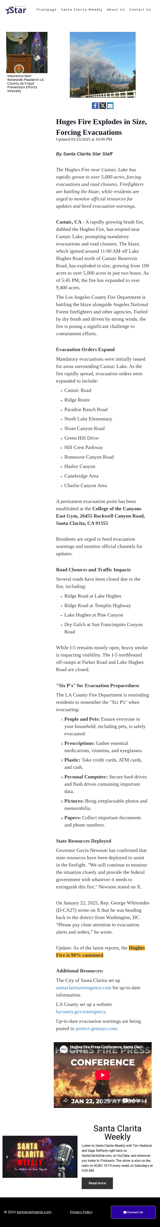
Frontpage (46, 9)
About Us (116, 9)
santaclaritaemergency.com (83, 987)
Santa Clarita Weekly (82, 9)
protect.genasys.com (96, 1028)
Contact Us (140, 9)
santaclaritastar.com (34, 1212)
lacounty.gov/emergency (80, 1011)
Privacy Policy (81, 1212)
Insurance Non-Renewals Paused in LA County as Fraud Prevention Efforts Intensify (25, 83)
